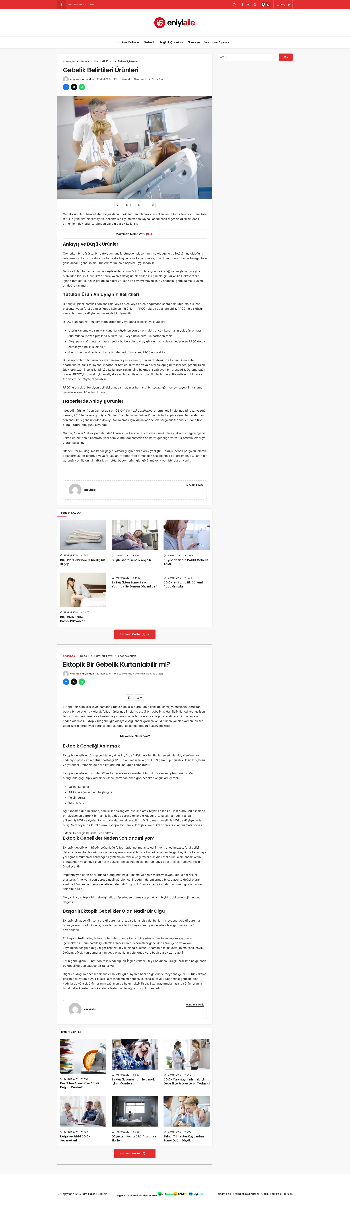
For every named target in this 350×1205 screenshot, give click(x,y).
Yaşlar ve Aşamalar (218, 42)
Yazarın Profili (195, 485)
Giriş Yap (284, 4)
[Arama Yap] (234, 5)
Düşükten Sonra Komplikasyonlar (72, 619)
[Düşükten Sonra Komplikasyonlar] (83, 590)
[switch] (266, 4)
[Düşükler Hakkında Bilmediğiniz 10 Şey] (83, 535)
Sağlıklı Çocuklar (171, 42)
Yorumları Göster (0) (133, 634)
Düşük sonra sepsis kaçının (131, 560)
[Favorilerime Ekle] (118, 205)
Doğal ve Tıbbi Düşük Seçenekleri (75, 1138)
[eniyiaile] (76, 489)
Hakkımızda (223, 1194)
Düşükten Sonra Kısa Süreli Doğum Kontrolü (79, 1085)
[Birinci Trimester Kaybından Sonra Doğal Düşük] (187, 1111)
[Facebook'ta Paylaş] (66, 87)
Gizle (150, 234)
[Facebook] (242, 4)
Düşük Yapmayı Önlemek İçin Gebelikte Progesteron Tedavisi (187, 1081)
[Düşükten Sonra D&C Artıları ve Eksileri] (135, 1111)
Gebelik (149, 42)
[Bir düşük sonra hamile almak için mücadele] (135, 1054)
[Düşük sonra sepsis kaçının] (135, 535)
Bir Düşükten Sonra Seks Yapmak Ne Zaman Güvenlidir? (134, 584)
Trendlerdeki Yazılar (246, 1194)
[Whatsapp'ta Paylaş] (82, 87)
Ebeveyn (194, 42)
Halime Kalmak (128, 42)
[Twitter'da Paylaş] (74, 87)
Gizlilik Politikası (271, 1194)
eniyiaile (75, 79)
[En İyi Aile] (175, 22)
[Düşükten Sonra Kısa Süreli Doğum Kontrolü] (83, 1056)
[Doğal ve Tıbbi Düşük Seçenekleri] (83, 1111)
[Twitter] (248, 4)
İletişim (288, 1194)
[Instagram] (255, 4)
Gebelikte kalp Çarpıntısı (81, 4)
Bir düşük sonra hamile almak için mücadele (133, 1081)
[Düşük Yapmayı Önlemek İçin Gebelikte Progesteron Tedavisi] (187, 1054)
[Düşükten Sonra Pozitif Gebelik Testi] (187, 535)
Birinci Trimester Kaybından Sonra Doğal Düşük (184, 1138)
